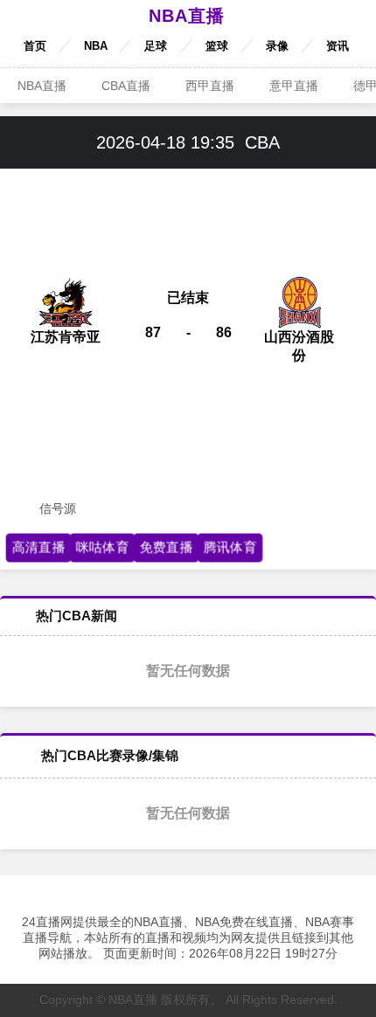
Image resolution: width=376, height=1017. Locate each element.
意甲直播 (293, 86)
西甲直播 (209, 86)
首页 (35, 45)
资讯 (337, 45)
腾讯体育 (230, 547)
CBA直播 (125, 86)
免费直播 (166, 547)
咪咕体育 (102, 547)
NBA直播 (187, 15)
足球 (155, 45)
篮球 (216, 45)
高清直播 (38, 547)
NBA (96, 45)
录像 (277, 45)
